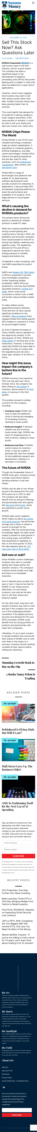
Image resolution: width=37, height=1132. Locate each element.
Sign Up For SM (7, 1071)
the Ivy (6, 992)
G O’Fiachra (7, 58)
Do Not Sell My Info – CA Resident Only (15, 1081)
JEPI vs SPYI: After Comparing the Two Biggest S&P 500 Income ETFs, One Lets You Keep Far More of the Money (17, 925)
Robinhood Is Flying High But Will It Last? (18, 731)
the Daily (7, 1047)
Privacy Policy (7, 1077)
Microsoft (10, 505)
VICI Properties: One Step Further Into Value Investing (16, 891)
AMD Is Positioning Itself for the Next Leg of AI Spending (17, 806)
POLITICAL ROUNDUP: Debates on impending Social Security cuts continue (18, 912)
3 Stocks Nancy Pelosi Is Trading (20, 676)
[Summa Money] (11, 7)
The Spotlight (22, 58)
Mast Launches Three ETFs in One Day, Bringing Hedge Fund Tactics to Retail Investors (17, 901)
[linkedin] (4, 1087)
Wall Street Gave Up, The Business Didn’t (17, 767)
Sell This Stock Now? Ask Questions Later (18, 47)
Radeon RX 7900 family (24, 272)
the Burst (7, 1011)
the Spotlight (9, 1031)
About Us (5, 1067)
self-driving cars (9, 167)
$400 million (8, 341)
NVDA (25, 63)
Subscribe (18, 856)
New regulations (19, 316)
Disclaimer (6, 1074)
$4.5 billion (21, 386)
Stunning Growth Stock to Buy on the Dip (18, 664)
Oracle (22, 505)
